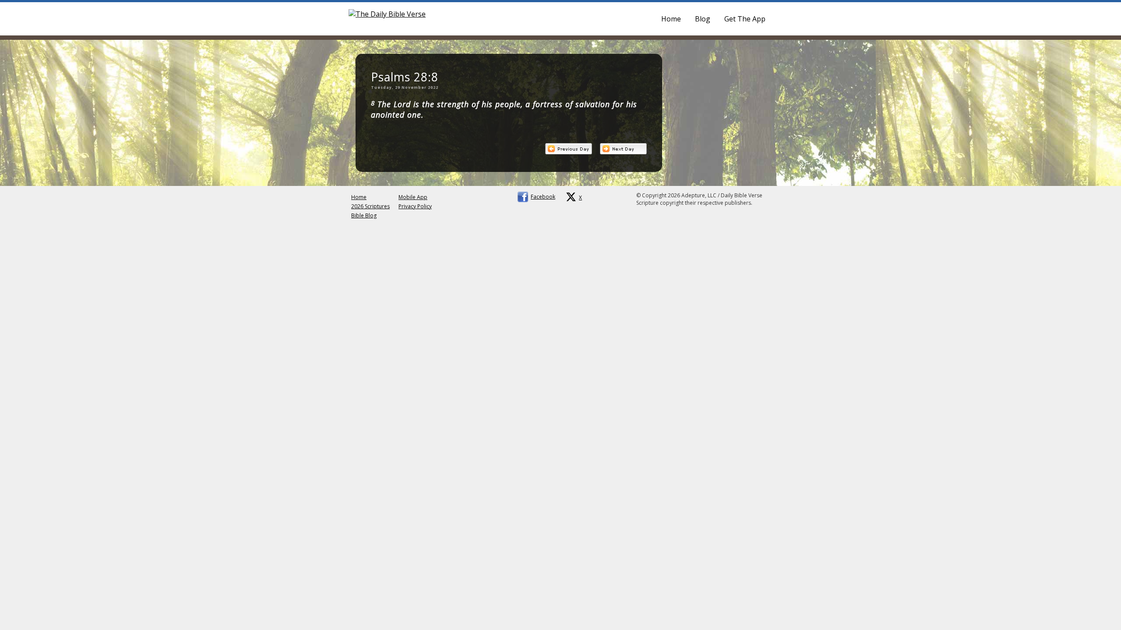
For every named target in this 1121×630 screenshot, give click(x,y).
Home (671, 19)
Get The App (744, 19)
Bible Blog (364, 215)
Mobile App (412, 197)
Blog (702, 19)
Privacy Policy (415, 206)
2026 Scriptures (370, 206)
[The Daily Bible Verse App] (387, 14)
